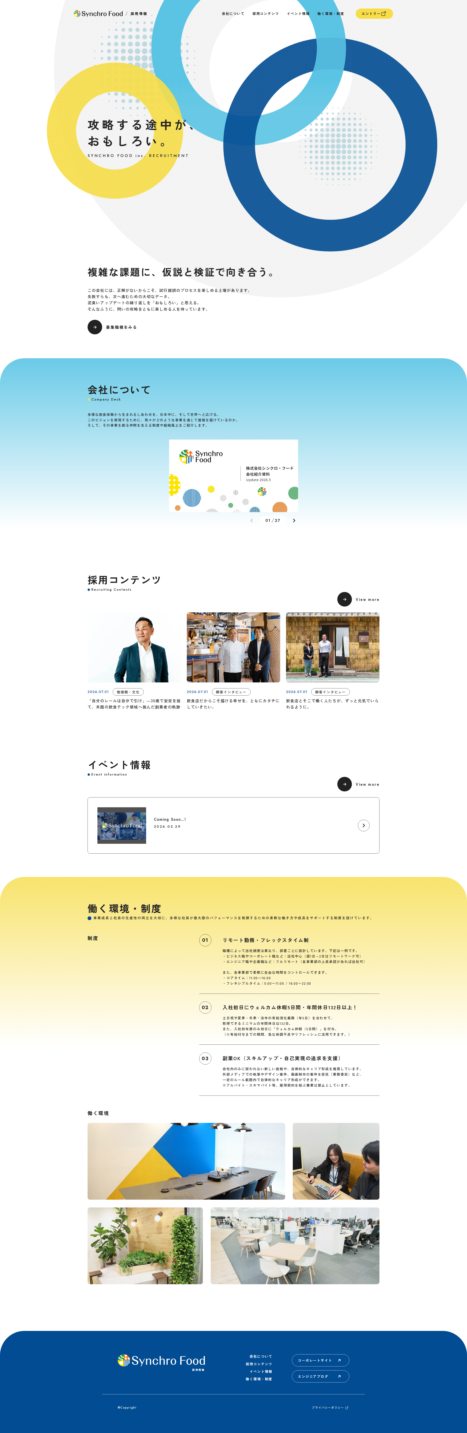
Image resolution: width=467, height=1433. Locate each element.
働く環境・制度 (330, 13)
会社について (233, 13)
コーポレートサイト (315, 1360)
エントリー (371, 13)
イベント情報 (298, 13)
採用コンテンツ (265, 13)
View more (367, 599)
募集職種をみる (121, 327)
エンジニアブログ (313, 1376)
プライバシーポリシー (328, 1408)
